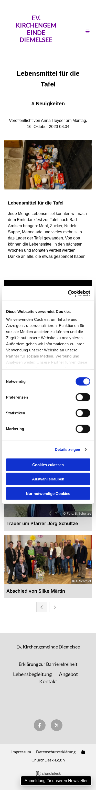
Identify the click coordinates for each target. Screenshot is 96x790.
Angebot (68, 674)
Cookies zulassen (48, 464)
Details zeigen (67, 449)
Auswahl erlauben (48, 479)
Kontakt (48, 681)
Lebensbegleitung (32, 674)
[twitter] (56, 725)
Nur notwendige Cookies (48, 493)
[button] (82, 31)
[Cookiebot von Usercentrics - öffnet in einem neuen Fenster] (68, 293)
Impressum (21, 751)
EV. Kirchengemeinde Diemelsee (36, 28)
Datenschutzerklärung (56, 751)
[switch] (83, 397)
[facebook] (40, 725)
